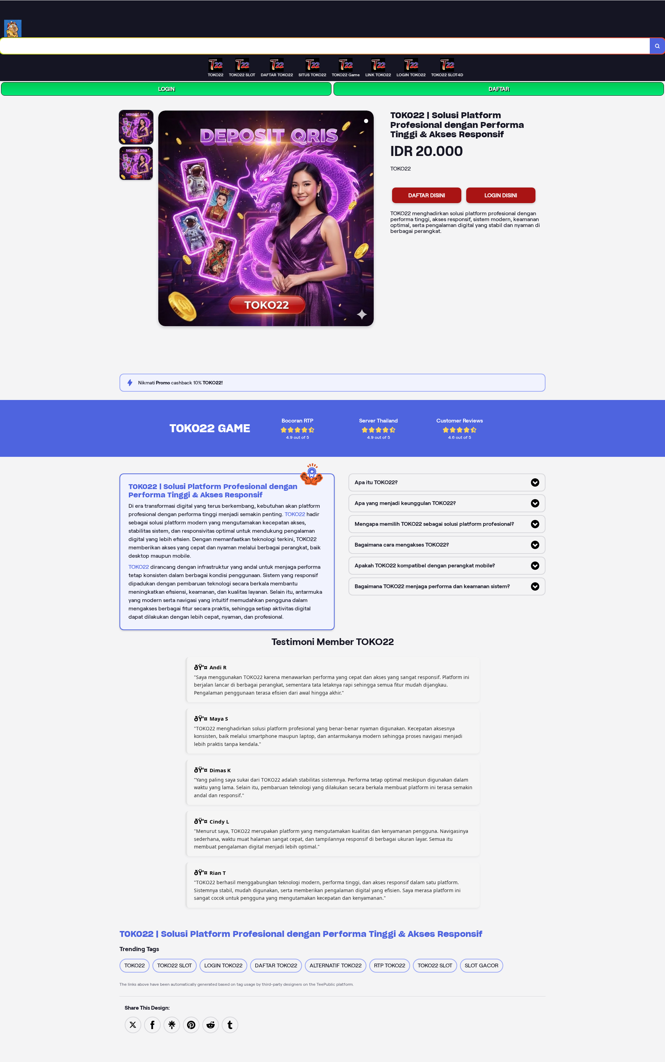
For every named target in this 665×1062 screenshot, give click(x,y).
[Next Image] (368, 219)
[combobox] (325, 46)
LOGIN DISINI (501, 195)
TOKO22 (295, 514)
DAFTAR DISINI (426, 195)
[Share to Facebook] (152, 1024)
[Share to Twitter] (133, 1024)
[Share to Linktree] (171, 1024)
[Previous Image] (163, 219)
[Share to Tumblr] (230, 1024)
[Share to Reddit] (210, 1024)
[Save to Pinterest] (191, 1024)
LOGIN (166, 89)
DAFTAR (499, 89)
